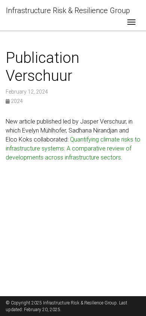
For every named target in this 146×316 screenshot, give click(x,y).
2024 (16, 101)
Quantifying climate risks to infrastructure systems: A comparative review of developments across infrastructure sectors (73, 148)
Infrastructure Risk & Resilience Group (68, 10)
